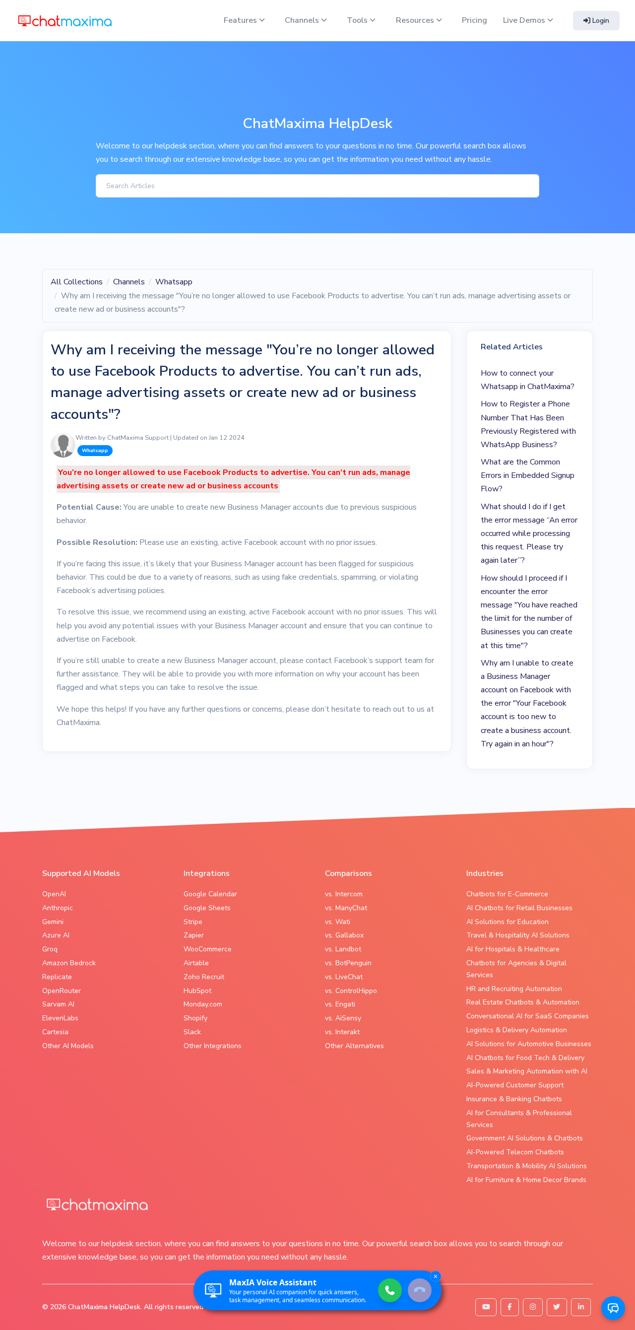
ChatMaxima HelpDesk (104, 1307)
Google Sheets (207, 908)
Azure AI (55, 935)
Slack (192, 1032)
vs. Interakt (342, 1032)
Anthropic (57, 908)
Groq (50, 949)
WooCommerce (208, 949)
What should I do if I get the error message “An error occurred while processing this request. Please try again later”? (529, 533)
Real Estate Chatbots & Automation (522, 1002)
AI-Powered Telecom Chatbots (515, 1152)
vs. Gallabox (344, 935)
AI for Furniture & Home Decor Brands (526, 1180)
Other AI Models (68, 1046)
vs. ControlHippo (351, 991)
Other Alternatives (354, 1046)
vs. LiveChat (344, 977)
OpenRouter (61, 991)
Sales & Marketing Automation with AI (526, 1071)
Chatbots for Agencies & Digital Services (516, 969)
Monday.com (203, 1004)
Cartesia (55, 1032)
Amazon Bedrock (69, 963)
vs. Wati (337, 922)
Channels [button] (303, 20)
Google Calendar (210, 894)
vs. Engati (340, 1004)
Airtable (196, 963)
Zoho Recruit (204, 977)
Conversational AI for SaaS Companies (527, 1016)
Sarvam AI (58, 1004)
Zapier (194, 935)
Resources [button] (416, 20)
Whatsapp (173, 281)
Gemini (53, 922)
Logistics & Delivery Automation (516, 1030)
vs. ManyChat (346, 908)
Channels (129, 281)
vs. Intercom (344, 894)
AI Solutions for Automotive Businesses (528, 1044)
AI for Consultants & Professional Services (519, 1119)
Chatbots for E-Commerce (507, 894)
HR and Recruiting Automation (514, 989)
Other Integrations (213, 1046)
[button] (613, 1308)
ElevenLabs (60, 1018)
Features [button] (241, 20)
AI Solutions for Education (507, 922)
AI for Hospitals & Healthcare (513, 949)
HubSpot (197, 991)
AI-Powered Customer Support (515, 1085)
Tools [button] (358, 20)
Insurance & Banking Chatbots (514, 1099)
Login (599, 20)
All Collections (77, 281)
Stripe (193, 922)
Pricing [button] (474, 20)
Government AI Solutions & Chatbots (524, 1138)
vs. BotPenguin (348, 963)
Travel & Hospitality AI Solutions (518, 935)
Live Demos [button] (525, 20)
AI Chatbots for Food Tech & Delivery (525, 1058)
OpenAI (54, 894)
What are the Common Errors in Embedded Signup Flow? (527, 475)
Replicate (57, 977)
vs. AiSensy (343, 1018)
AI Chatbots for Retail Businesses (519, 908)
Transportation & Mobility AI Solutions (526, 1166)
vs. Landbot (343, 949)
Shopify (195, 1018)
